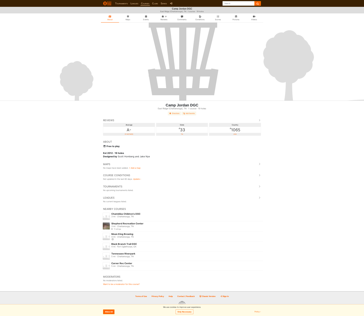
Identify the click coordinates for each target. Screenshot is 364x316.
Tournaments (121, 3)
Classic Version (208, 296)
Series (164, 3)
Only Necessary (184, 312)
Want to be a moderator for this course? (121, 284)
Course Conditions (116, 175)
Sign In (225, 296)
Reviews (108, 120)
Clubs (155, 3)
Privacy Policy (158, 296)
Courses (145, 3)
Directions (175, 113)
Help (171, 296)
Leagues (134, 3)
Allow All (109, 312)
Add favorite (190, 113)
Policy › (258, 312)
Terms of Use (141, 296)
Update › (137, 179)
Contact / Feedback (186, 296)
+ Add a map (134, 168)
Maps (106, 164)
